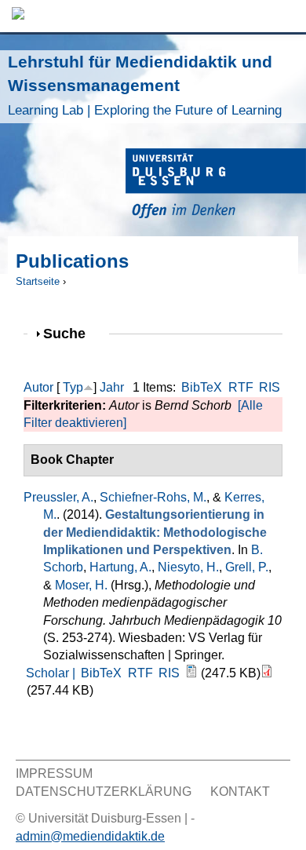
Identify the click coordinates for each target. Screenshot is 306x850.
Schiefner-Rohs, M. (153, 497)
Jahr (112, 387)
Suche (71, 333)
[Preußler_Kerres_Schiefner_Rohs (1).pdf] (266, 673)
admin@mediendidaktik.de (90, 836)
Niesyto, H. (188, 567)
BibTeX (201, 387)
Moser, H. (81, 585)
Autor (38, 387)
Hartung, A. (120, 567)
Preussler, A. (58, 497)
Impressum (54, 773)
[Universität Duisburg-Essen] (216, 185)
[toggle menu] (286, 16)
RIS (269, 387)
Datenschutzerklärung (103, 791)
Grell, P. (246, 567)
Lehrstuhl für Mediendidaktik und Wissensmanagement (145, 85)
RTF (240, 387)
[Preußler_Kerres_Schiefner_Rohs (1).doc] (191, 673)
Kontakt (240, 791)
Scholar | (52, 673)
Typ (73, 387)
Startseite (38, 281)
